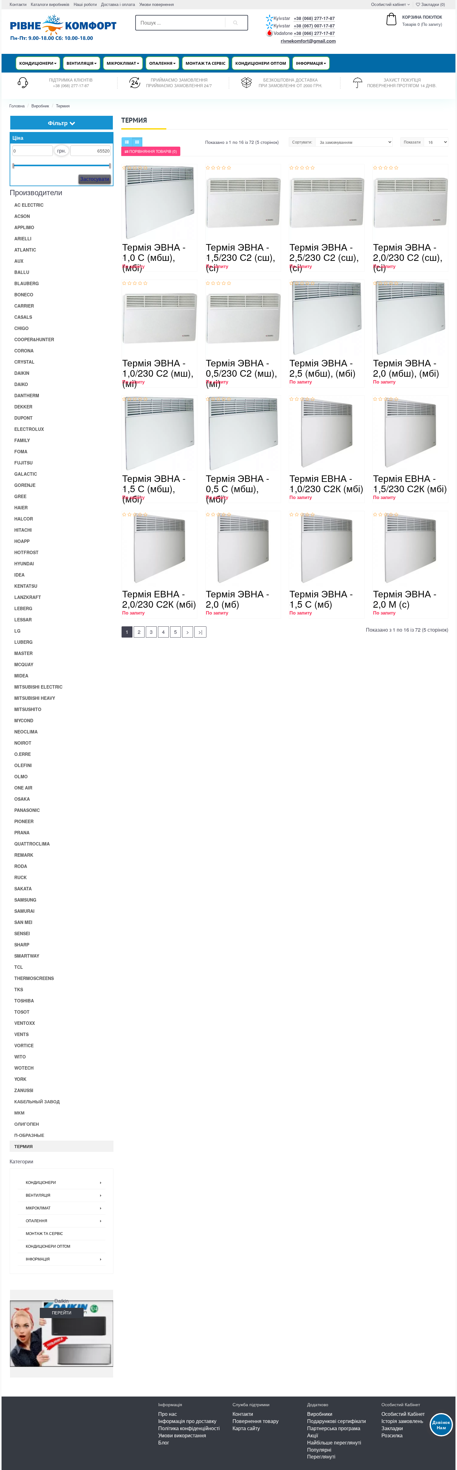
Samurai (24, 911)
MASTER (23, 653)
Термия (63, 106)
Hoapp (22, 541)
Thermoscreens (34, 978)
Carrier (24, 306)
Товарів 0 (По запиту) (415, 20)
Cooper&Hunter (34, 339)
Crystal (24, 362)
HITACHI (23, 530)
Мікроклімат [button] (121, 63)
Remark (23, 855)
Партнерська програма (333, 1428)
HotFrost (26, 552)
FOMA (20, 451)
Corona (24, 350)
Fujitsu (23, 462)
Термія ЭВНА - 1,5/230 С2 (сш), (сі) (240, 257)
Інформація (38, 1259)
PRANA (22, 832)
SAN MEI (23, 922)
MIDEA (21, 675)
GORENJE (24, 485)
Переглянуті (321, 1456)
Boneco (23, 294)
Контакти (18, 4)
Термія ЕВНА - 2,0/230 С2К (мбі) (159, 598)
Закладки (392, 1428)
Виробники (319, 1413)
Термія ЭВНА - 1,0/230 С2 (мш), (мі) (157, 373)
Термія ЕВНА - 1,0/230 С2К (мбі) (326, 483)
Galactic (25, 474)
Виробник (40, 106)
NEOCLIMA (26, 731)
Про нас (167, 1413)
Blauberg (26, 283)
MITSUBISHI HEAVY (34, 698)
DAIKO (21, 384)
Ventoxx (24, 1023)
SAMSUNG (25, 900)
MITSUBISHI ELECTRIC (38, 687)
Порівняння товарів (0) (152, 151)
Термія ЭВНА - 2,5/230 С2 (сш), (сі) (324, 257)
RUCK (20, 877)
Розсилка (392, 1435)
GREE (20, 496)
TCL (18, 967)
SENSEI (22, 933)
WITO (20, 1056)
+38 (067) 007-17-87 (314, 25)
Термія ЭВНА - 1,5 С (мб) (321, 598)
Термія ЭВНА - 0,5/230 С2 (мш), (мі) (241, 373)
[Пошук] (235, 23)
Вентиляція (38, 1195)
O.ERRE (22, 754)
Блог (163, 1442)
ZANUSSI (23, 1090)
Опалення (36, 1221)
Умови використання (182, 1435)
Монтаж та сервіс (205, 63)
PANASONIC (27, 810)
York (20, 1079)
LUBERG (23, 642)
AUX (18, 261)
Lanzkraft (27, 597)
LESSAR (23, 619)
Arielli (22, 238)
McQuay (23, 664)
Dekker (23, 406)
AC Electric (29, 205)
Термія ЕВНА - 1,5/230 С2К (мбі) (410, 483)
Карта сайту (246, 1428)
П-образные (29, 1135)
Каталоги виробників (50, 4)
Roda (20, 866)
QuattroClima (32, 844)
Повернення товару (256, 1421)
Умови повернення (156, 4)
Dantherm (26, 395)
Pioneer (24, 821)
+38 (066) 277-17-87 (314, 33)
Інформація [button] (309, 63)
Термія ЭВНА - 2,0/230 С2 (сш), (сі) (407, 257)
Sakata (23, 888)
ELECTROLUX (29, 429)
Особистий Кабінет (403, 1413)
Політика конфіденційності (189, 1428)
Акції (312, 1435)
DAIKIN (21, 373)
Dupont (23, 418)
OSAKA (22, 799)
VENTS (21, 1034)
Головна (17, 106)
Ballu (21, 272)
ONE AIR (23, 787)
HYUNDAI (24, 563)
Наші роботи (85, 4)
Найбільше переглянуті (334, 1442)
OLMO (21, 776)
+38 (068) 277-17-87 (314, 18)
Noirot (22, 743)
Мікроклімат (38, 1208)
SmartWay (26, 956)
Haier (21, 507)
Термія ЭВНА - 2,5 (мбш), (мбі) (322, 367)
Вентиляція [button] (80, 63)
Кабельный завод (37, 1101)
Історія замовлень (402, 1421)
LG (17, 631)
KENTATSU (25, 586)
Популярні (319, 1449)
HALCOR (23, 519)
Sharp (21, 944)
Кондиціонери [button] (36, 63)
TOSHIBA (24, 1000)
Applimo (24, 227)
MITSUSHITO (27, 709)
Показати (412, 141)
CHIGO (21, 328)
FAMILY (22, 440)
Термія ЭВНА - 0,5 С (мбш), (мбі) (237, 488)
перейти (61, 1313)
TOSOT (22, 1012)
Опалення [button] (161, 63)
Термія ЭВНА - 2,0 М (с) (404, 598)
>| (200, 631)
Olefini (23, 765)
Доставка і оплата (118, 4)
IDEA (19, 575)
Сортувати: (302, 141)
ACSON (22, 216)
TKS (18, 989)
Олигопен (26, 1124)
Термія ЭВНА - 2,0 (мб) (237, 598)
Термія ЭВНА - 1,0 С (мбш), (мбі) (154, 257)
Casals (23, 317)
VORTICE (24, 1045)
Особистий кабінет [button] (388, 4)
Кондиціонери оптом (260, 63)
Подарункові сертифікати (336, 1421)
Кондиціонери (41, 1182)
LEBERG (23, 608)
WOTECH (24, 1068)
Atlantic (25, 250)
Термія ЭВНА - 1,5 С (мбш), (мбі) (154, 488)
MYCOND (23, 720)
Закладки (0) (432, 4)
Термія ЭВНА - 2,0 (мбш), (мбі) (406, 367)
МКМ (19, 1113)
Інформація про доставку (187, 1421)
